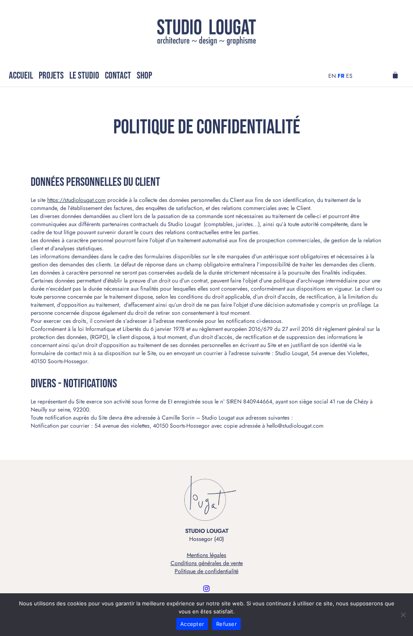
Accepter (192, 624)
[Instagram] (206, 588)
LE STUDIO (84, 75)
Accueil (21, 75)
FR (341, 76)
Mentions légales (206, 555)
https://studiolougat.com (76, 200)
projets (51, 75)
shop (144, 75)
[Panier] (395, 75)
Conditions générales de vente (207, 563)
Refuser (226, 624)
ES (349, 76)
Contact (118, 75)
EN (332, 76)
